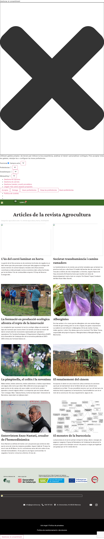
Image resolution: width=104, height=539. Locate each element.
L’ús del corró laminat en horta (22, 259)
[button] (52, 78)
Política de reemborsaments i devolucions (52, 530)
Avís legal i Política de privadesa (52, 525)
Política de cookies (11, 193)
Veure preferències (29, 190)
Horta (38, 220)
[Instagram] (96, 504)
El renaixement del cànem (71, 379)
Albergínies (61, 319)
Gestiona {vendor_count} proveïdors (18, 184)
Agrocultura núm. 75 (15, 220)
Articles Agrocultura (29, 220)
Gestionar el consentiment (12, 537)
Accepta (5, 190)
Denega (15, 190)
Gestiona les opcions (12, 179)
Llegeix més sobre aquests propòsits (18, 187)
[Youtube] (90, 504)
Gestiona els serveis (11, 182)
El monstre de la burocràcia (72, 435)
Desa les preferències (48, 190)
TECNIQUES (45, 220)
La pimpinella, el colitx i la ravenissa (26, 379)
